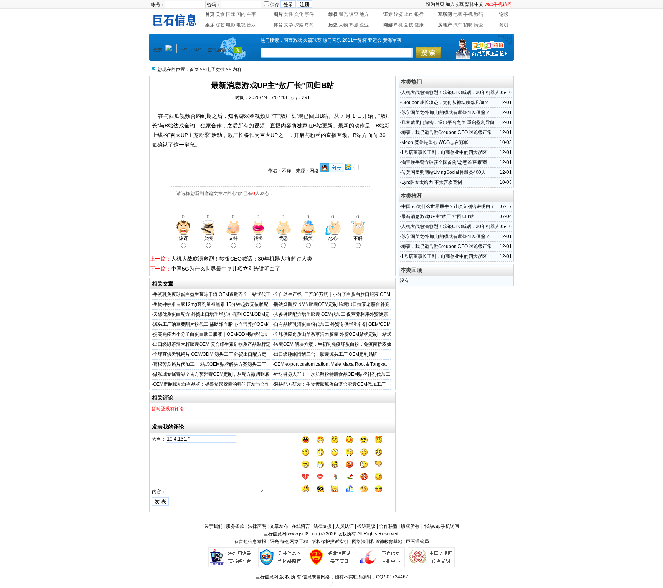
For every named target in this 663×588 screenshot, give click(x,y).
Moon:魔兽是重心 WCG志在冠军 (434, 142)
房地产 (445, 25)
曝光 (343, 14)
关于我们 (213, 526)
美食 (220, 14)
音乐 (251, 25)
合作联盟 (388, 526)
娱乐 (209, 25)
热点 (353, 25)
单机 (398, 25)
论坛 (503, 14)
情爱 (478, 25)
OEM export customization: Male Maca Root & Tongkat (330, 364)
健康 (419, 25)
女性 (288, 14)
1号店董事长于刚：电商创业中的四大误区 (444, 152)
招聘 (468, 25)
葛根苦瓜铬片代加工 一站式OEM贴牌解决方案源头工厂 (209, 364)
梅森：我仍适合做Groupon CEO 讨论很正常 (446, 132)
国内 (241, 14)
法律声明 (257, 526)
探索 (298, 25)
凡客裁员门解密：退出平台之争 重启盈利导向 (448, 122)
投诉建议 (366, 526)
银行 (419, 14)
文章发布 (279, 526)
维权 (333, 14)
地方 (364, 14)
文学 (288, 25)
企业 (364, 25)
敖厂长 (288, 116)
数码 (478, 14)
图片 (278, 14)
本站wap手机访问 (441, 526)
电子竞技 (215, 69)
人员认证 (344, 526)
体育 (278, 25)
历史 (333, 25)
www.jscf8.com (303, 534)
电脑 (457, 14)
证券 (388, 14)
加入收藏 (454, 4)
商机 (503, 25)
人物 (343, 25)
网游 (388, 25)
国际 (230, 14)
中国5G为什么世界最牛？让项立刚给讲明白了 (225, 269)
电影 (230, 25)
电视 (241, 25)
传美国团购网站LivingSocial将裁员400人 (443, 172)
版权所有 (410, 526)
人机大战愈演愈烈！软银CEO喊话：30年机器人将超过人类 (241, 259)
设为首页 (435, 4)
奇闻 (309, 25)
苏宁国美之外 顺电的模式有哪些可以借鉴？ (445, 112)
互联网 (445, 14)
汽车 (457, 25)
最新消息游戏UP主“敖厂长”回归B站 (437, 216)
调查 (353, 14)
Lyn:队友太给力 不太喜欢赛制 (431, 182)
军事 (251, 14)
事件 (309, 14)
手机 (468, 14)
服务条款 (235, 526)
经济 (398, 14)
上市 (408, 14)
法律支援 (322, 526)
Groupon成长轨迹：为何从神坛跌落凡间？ (445, 102)
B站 (324, 116)
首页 (209, 14)
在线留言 (301, 526)
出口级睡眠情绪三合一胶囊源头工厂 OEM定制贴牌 (326, 354)
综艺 (220, 25)
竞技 (408, 25)
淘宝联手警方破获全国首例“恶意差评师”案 (444, 162)
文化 (298, 14)
